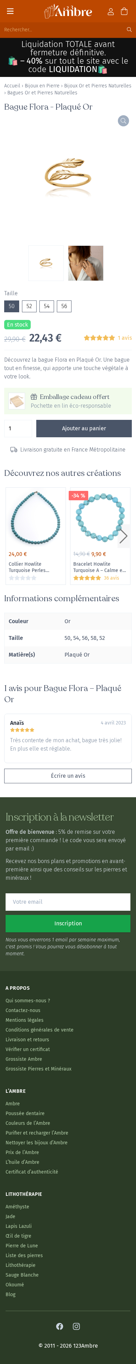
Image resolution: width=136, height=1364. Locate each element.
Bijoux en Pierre (42, 86)
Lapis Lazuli (19, 1226)
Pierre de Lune (22, 1246)
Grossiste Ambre (24, 1059)
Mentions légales (25, 1020)
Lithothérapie (21, 1265)
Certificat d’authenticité (32, 1172)
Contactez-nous (23, 1010)
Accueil (12, 86)
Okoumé (15, 1285)
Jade (10, 1217)
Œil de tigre (18, 1236)
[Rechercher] (129, 30)
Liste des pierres (24, 1256)
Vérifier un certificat (28, 1049)
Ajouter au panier (84, 428)
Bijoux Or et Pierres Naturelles (97, 86)
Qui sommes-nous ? (28, 1001)
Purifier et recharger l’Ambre (37, 1133)
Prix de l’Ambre (22, 1152)
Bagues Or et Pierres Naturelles (42, 93)
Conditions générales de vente (40, 1030)
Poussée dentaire (25, 1113)
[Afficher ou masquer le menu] (10, 11)
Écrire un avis (68, 776)
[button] (123, 536)
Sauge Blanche (22, 1275)
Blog (10, 1295)
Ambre (13, 1104)
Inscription (68, 923)
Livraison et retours (27, 1040)
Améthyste (17, 1207)
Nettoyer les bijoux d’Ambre (37, 1143)
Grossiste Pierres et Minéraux (38, 1069)
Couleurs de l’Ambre (28, 1123)
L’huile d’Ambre (22, 1162)
